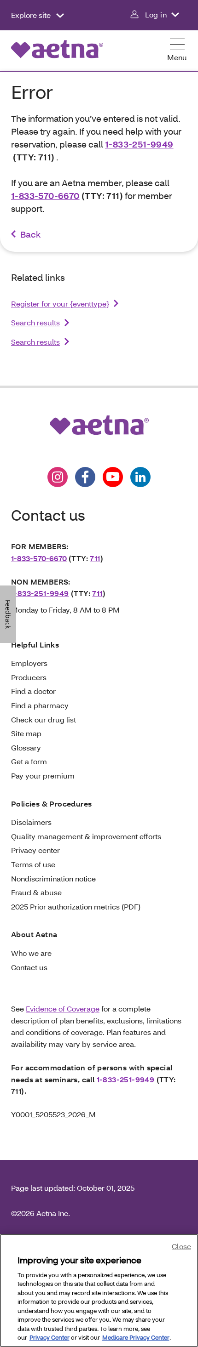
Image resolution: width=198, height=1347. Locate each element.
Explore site (31, 15)
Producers (29, 677)
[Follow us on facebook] (85, 477)
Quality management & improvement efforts (86, 836)
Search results (35, 322)
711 (95, 558)
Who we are (31, 953)
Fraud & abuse (36, 892)
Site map (26, 733)
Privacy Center (49, 1337)
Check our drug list (43, 719)
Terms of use (33, 864)
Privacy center (35, 850)
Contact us (29, 967)
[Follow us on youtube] (113, 477)
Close (181, 1246)
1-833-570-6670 (45, 195)
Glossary (26, 747)
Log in (156, 14)
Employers (29, 663)
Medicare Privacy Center (135, 1337)
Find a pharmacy (40, 705)
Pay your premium (43, 775)
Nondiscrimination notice (53, 878)
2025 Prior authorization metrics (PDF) (75, 906)
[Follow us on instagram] (57, 477)
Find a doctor (33, 691)
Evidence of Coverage (62, 1008)
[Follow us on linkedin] (140, 477)
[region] (99, 1290)
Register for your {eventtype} (60, 303)
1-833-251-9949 (139, 144)
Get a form (29, 761)
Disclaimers (31, 822)
